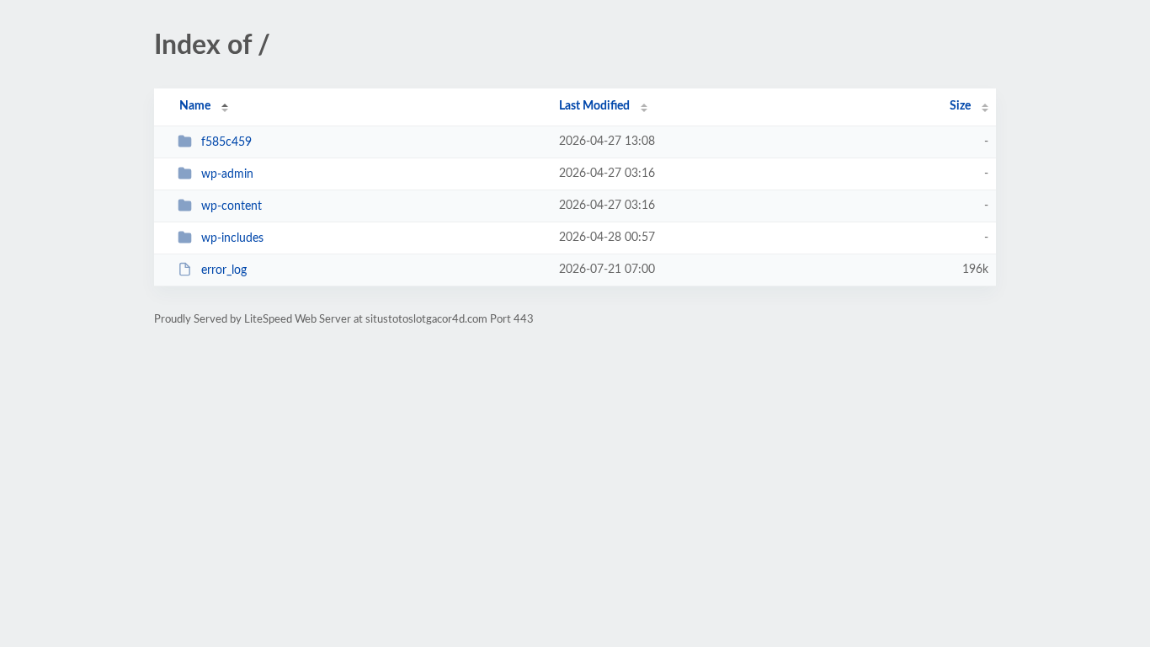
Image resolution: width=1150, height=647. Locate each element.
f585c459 (226, 142)
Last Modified (594, 106)
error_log (224, 270)
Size (960, 106)
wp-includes (232, 238)
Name (194, 106)
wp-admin (227, 174)
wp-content (231, 206)
